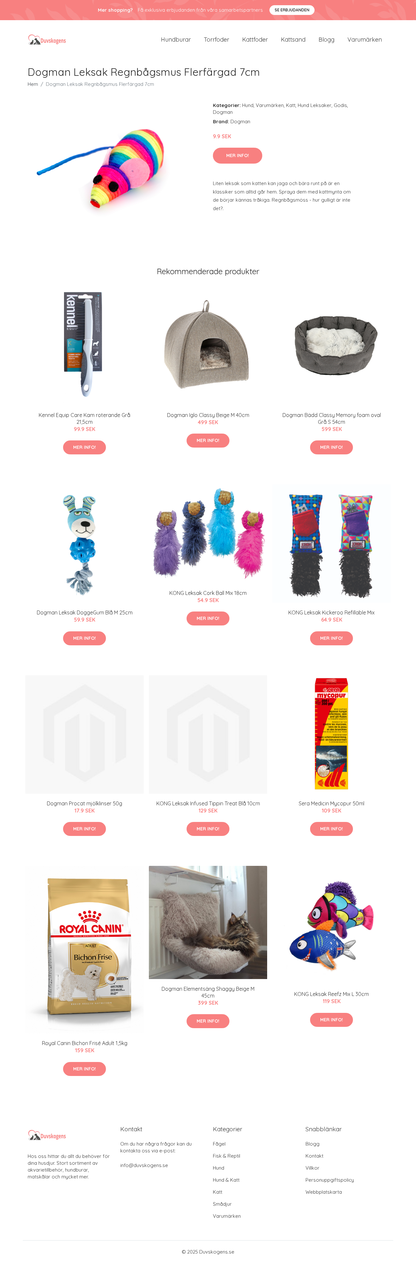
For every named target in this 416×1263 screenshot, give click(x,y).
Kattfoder (255, 39)
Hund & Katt (226, 1180)
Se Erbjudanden (292, 9)
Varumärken (364, 39)
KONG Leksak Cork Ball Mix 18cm (208, 593)
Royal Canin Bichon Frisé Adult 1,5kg (84, 1043)
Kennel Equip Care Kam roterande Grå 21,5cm (84, 418)
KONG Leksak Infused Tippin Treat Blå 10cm (208, 803)
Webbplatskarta (324, 1192)
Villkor (312, 1168)
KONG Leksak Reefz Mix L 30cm (331, 994)
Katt (290, 105)
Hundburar (176, 39)
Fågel (219, 1144)
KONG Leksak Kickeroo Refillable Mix (331, 612)
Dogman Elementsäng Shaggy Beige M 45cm (208, 992)
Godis (340, 105)
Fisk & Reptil (226, 1156)
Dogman (223, 112)
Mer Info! (237, 155)
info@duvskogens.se (144, 1165)
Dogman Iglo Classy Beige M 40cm (208, 415)
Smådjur (222, 1204)
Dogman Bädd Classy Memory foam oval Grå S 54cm (331, 418)
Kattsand (293, 39)
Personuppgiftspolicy (330, 1180)
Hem (33, 84)
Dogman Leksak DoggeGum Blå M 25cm (85, 612)
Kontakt (314, 1156)
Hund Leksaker (315, 105)
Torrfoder (216, 39)
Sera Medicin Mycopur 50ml (331, 803)
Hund (248, 105)
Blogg (326, 39)
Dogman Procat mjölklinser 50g (84, 803)
